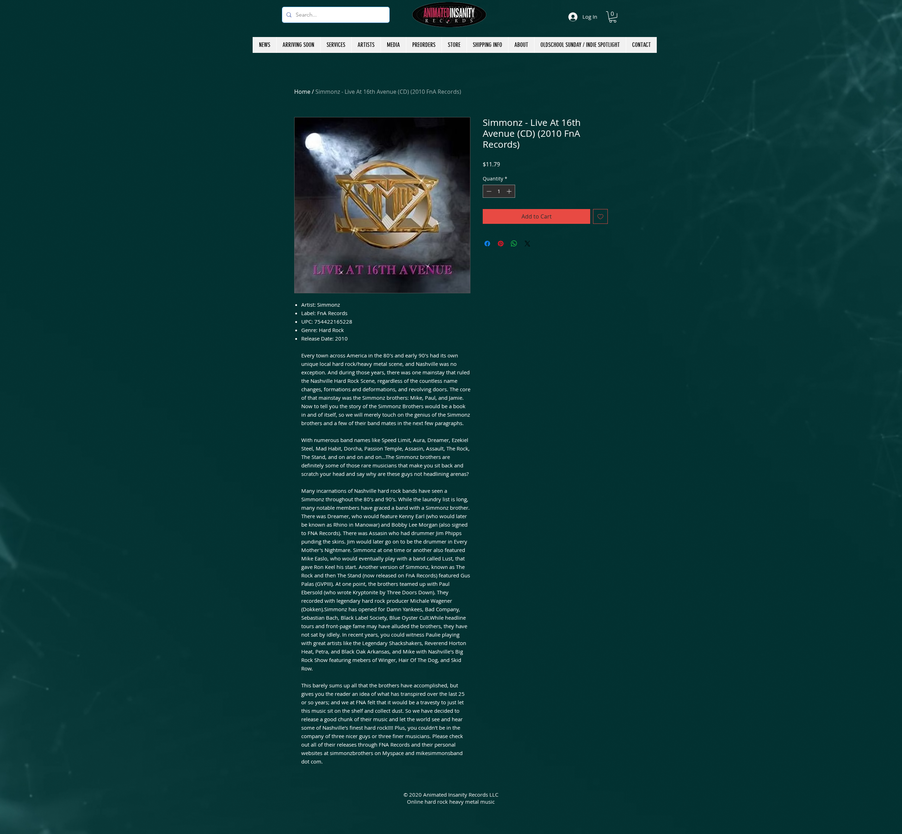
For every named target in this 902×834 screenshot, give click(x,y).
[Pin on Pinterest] (500, 243)
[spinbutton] (499, 191)
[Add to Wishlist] (600, 216)
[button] (612, 17)
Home (302, 92)
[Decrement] (488, 191)
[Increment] (509, 191)
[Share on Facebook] (487, 243)
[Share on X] (527, 243)
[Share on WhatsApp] (514, 243)
